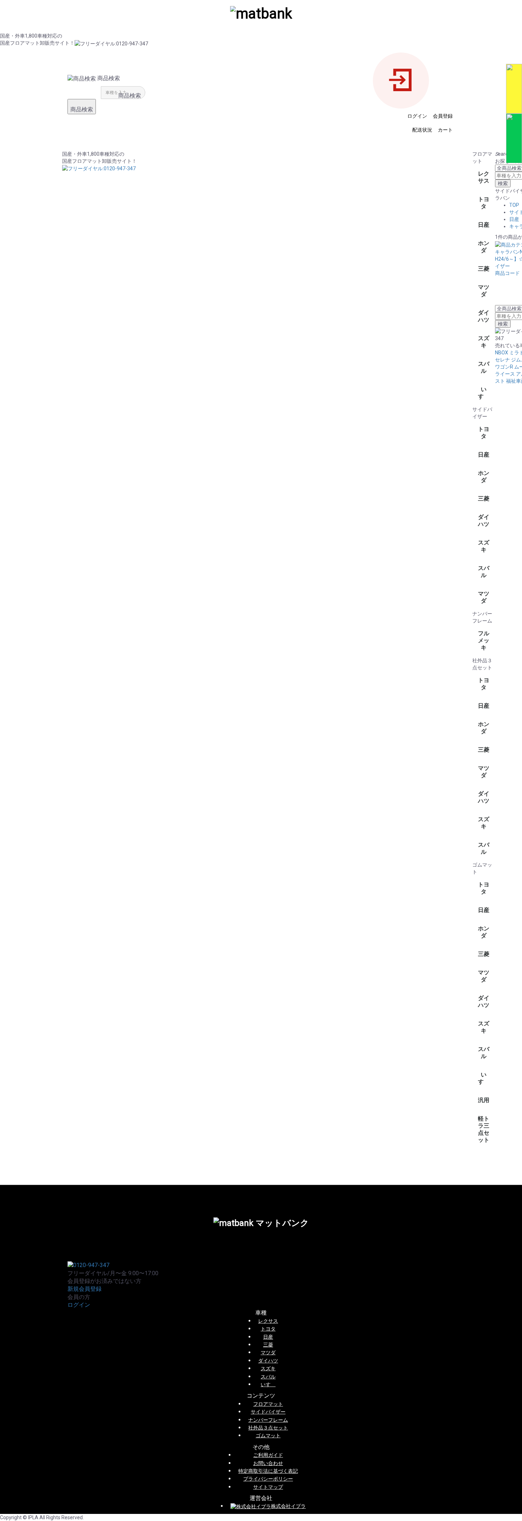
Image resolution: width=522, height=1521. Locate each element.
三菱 (483, 268)
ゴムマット (268, 1435)
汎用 (483, 1100)
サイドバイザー (268, 1412)
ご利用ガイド (268, 1455)
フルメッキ (483, 640)
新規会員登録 (84, 1288)
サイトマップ (268, 1487)
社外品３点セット (268, 1428)
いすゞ (483, 393)
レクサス (483, 177)
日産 (483, 224)
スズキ (483, 342)
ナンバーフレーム (268, 1420)
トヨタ (483, 203)
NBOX (501, 352)
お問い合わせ (268, 1463)
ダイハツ (483, 316)
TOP (514, 205)
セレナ (502, 360)
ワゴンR (504, 367)
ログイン (78, 1304)
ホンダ (483, 247)
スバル (483, 367)
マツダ (483, 291)
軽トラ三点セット (483, 1129)
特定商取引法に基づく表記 (268, 1471)
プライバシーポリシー (268, 1479)
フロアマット (268, 1404)
